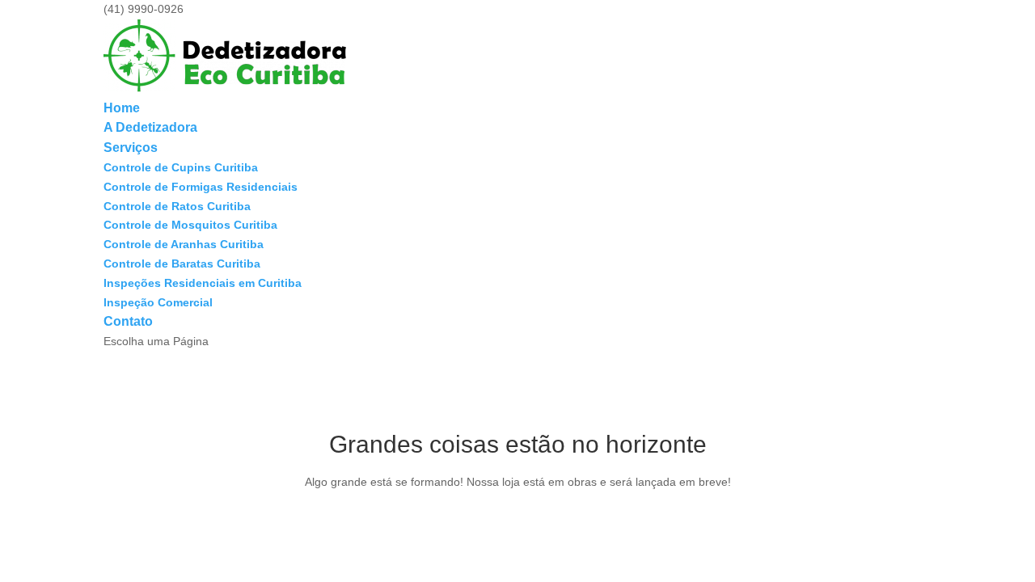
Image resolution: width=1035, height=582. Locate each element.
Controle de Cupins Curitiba (181, 167)
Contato (128, 321)
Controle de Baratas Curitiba (182, 263)
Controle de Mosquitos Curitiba (190, 224)
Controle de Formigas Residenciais (201, 186)
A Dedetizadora (150, 127)
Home (122, 108)
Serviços (131, 147)
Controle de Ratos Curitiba (177, 206)
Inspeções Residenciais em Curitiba (203, 282)
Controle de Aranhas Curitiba (184, 244)
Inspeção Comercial (158, 302)
